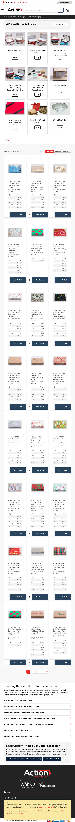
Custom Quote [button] (64, 2)
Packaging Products (10, 17)
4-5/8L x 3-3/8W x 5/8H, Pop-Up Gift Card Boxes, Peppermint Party (59, 440)
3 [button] (34, 672)
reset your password (46, 807)
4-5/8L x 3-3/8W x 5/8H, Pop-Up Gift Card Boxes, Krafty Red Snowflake (59, 376)
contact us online (19, 813)
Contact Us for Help (52, 759)
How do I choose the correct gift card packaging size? (24, 712)
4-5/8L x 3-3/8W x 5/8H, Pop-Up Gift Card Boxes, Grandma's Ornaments (14, 249)
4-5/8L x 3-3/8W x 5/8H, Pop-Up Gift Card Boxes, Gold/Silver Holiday (37, 184)
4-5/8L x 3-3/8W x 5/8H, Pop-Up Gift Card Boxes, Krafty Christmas (14, 376)
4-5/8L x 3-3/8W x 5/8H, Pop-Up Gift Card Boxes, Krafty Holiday (37, 376)
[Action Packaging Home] (37, 775)
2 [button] (31, 672)
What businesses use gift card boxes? (18, 700)
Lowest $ (58, 151)
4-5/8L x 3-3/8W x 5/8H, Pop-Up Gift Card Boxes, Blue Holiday (14, 184)
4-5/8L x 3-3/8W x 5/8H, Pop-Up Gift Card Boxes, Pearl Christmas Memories (37, 440)
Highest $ (66, 151)
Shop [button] (15, 58)
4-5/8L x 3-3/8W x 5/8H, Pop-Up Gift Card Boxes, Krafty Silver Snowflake (14, 440)
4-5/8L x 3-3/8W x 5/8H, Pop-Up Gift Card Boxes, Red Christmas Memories (37, 503)
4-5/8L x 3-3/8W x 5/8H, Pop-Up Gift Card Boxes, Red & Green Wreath (59, 503)
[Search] (61, 10)
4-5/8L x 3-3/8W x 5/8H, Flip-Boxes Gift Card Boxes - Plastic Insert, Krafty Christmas (37, 631)
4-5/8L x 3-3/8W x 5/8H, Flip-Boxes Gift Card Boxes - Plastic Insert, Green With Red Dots (14, 631)
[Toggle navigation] (2, 10)
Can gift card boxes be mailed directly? (18, 730)
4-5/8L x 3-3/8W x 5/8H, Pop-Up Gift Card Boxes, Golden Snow (59, 184)
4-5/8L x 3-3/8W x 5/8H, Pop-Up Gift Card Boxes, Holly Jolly (36, 313)
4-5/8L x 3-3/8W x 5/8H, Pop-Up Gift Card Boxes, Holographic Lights (59, 313)
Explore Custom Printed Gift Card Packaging (24, 759)
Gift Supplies (22, 17)
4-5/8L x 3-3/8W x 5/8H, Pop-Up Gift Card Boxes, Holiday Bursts (59, 248)
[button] (2, 10)
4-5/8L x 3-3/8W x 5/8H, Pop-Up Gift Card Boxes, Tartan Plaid (59, 566)
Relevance (49, 151)
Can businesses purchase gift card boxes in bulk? (22, 736)
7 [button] (41, 672)
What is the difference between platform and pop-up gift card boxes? (29, 718)
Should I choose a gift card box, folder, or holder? (22, 706)
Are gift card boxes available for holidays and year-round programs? (29, 724)
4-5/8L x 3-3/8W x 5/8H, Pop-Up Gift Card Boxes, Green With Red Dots (37, 248)
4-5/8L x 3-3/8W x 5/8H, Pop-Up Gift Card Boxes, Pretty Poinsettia (14, 503)
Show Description (59, 24)
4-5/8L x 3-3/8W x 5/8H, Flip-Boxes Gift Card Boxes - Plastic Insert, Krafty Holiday (60, 630)
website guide (34, 811)
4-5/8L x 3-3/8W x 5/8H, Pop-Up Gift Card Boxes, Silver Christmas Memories (37, 566)
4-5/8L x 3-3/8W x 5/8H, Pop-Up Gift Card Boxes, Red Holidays (14, 566)
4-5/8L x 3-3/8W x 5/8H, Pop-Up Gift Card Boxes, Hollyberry (14, 313)
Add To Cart (18, 215)
